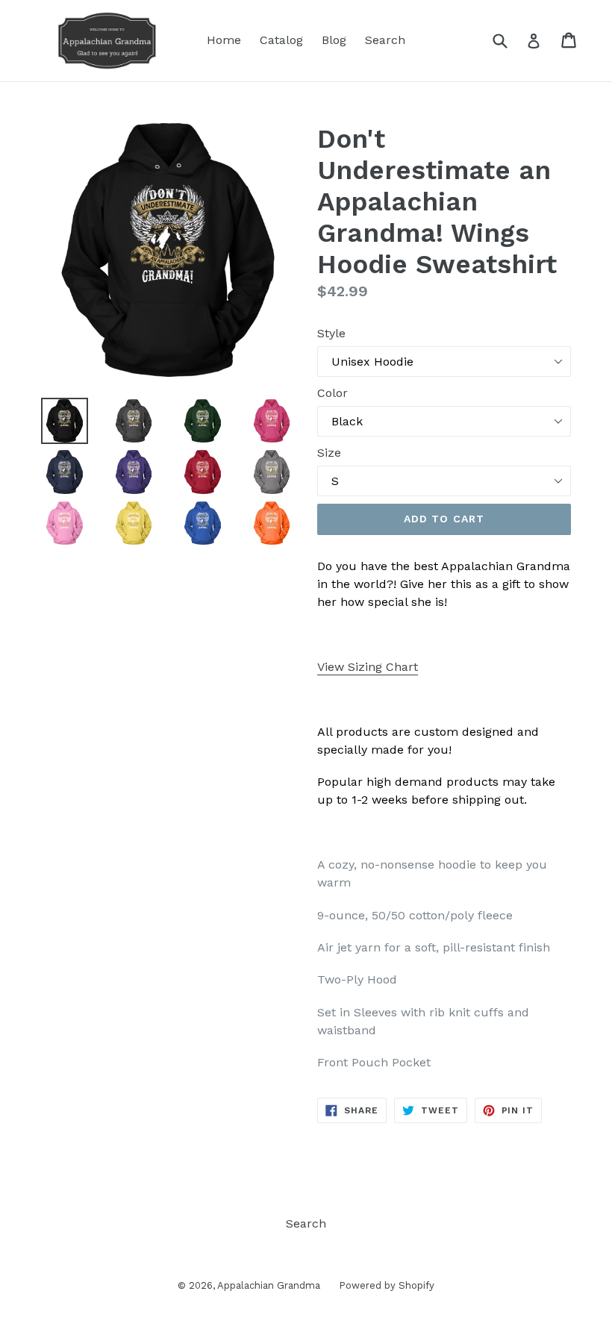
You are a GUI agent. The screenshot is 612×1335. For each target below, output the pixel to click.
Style (331, 333)
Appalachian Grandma (268, 1285)
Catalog (281, 40)
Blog (334, 40)
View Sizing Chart (367, 667)
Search (385, 40)
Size (329, 452)
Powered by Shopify (386, 1285)
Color (332, 393)
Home (224, 40)
